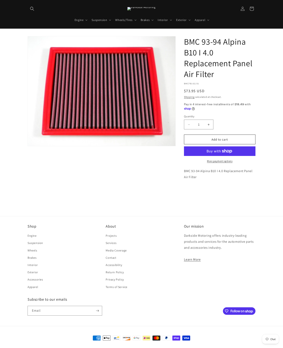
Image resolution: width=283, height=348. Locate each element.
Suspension (35, 243)
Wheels (32, 250)
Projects (111, 236)
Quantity (189, 116)
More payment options (219, 161)
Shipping (189, 96)
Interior (33, 265)
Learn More (192, 259)
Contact (111, 258)
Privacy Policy (115, 279)
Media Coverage (116, 250)
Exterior (33, 272)
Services (111, 243)
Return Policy (115, 272)
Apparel (33, 287)
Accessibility (114, 265)
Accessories (35, 279)
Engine (32, 236)
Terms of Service (116, 287)
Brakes (32, 258)
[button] (32, 8)
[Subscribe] (97, 311)
